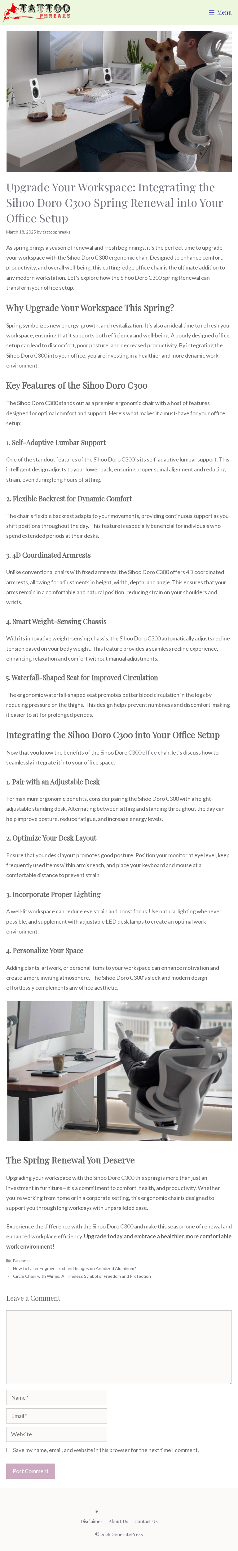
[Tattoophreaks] (36, 12)
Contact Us (146, 1521)
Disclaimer (92, 1521)
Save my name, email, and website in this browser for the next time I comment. (106, 1449)
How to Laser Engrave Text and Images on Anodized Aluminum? (74, 1268)
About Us (118, 1521)
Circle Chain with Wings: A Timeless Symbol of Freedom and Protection (82, 1276)
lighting (187, 911)
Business (22, 1260)
